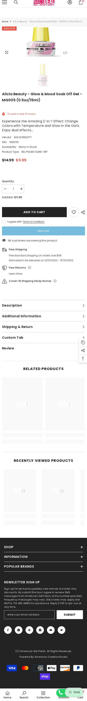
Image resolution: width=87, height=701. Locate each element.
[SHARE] (82, 212)
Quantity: (8, 181)
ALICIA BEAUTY (23, 137)
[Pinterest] (29, 630)
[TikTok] (40, 630)
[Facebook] (8, 630)
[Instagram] (18, 630)
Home (5, 21)
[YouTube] (51, 630)
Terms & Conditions (33, 221)
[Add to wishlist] (74, 212)
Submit (70, 615)
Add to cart (34, 212)
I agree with (14, 221)
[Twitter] (61, 630)
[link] (22, 435)
